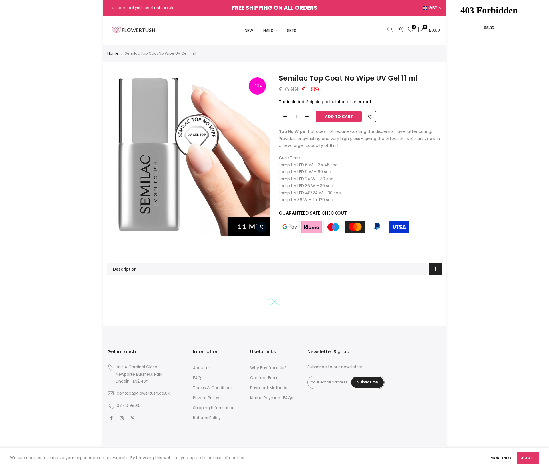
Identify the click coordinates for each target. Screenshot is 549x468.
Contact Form (264, 378)
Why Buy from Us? (268, 368)
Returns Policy (207, 418)
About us (202, 368)
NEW (249, 30)
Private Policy (206, 398)
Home (113, 53)
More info (500, 458)
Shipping (314, 102)
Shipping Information (214, 408)
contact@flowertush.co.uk (145, 8)
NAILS (268, 30)
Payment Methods (268, 388)
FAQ (197, 378)
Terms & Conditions (213, 388)
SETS (291, 30)
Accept (528, 457)
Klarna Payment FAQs (271, 398)
